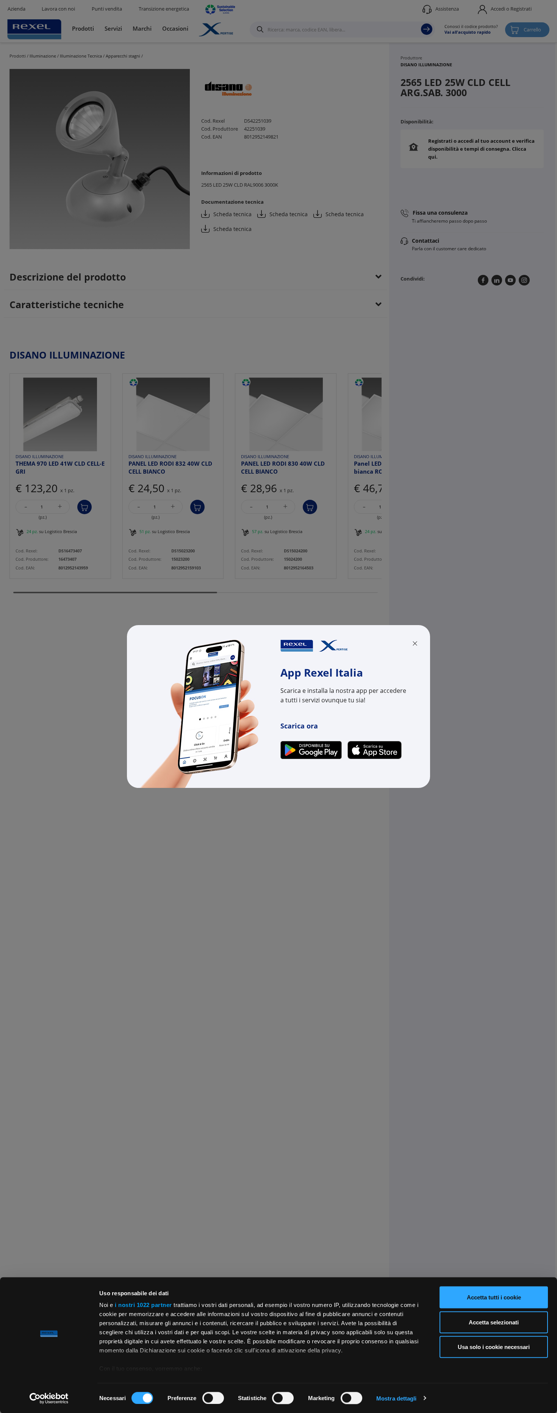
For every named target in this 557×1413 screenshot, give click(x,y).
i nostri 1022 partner (143, 1305)
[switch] (213, 1398)
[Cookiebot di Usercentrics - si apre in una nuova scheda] (49, 1398)
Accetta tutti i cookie (494, 1297)
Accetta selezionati (494, 1322)
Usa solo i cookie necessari (494, 1347)
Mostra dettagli (396, 1398)
